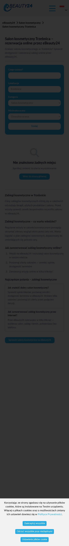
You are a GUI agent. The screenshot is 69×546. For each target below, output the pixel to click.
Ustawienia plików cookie (34, 539)
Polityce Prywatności (50, 514)
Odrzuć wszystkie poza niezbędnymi (34, 531)
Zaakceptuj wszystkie (34, 523)
